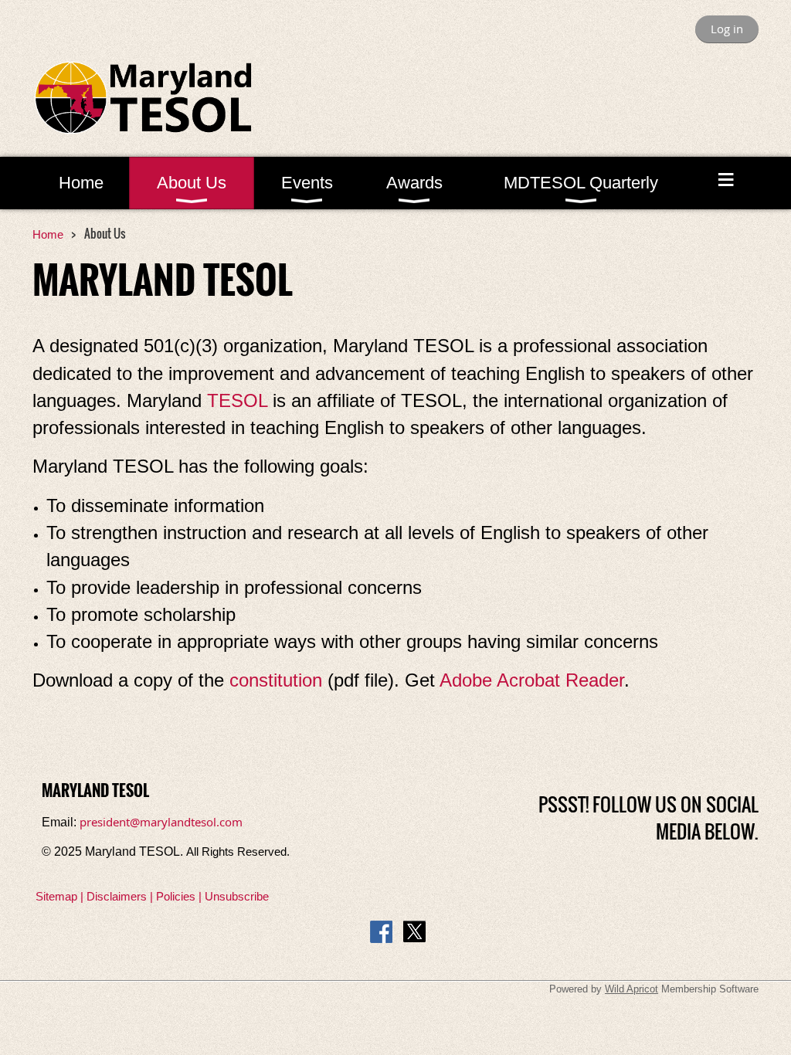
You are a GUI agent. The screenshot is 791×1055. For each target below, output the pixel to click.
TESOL (237, 400)
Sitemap (56, 896)
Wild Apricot (631, 989)
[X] (414, 932)
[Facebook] (381, 932)
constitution (275, 680)
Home (47, 234)
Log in (727, 28)
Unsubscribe (237, 896)
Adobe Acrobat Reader (532, 680)
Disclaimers (117, 896)
